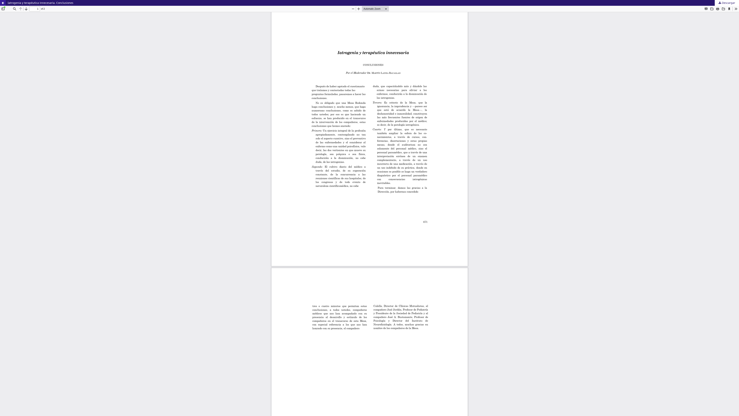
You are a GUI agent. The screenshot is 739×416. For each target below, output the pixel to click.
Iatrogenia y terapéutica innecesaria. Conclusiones (40, 3)
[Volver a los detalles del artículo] (3, 3)
